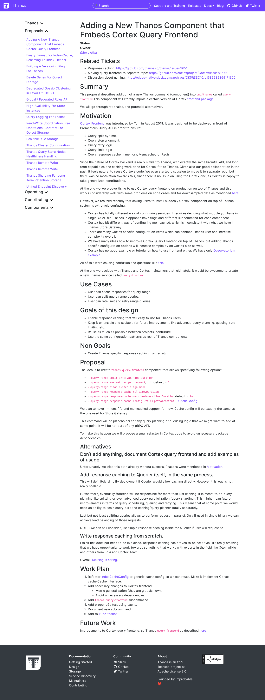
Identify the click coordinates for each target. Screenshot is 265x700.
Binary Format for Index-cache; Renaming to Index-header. (49, 57)
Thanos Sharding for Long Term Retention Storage (45, 177)
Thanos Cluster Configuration (48, 145)
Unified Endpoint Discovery (46, 186)
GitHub (236, 6)
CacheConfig (187, 401)
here (235, 193)
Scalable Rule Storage (42, 139)
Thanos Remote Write (42, 163)
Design (74, 667)
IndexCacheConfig (115, 577)
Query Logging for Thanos (45, 117)
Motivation (215, 467)
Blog (220, 6)
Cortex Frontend (92, 123)
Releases (194, 6)
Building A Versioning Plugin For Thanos (46, 68)
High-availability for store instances (45, 108)
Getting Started (80, 662)
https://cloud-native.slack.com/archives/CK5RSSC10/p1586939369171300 (181, 77)
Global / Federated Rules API (47, 99)
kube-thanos (108, 614)
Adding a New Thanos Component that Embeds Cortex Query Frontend (45, 44)
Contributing (78, 685)
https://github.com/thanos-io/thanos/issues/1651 (151, 68)
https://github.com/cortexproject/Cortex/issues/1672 (188, 73)
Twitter (254, 6)
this (161, 263)
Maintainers (77, 681)
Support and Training (169, 6)
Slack (121, 662)
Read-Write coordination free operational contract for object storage (48, 127)
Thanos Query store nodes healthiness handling (46, 154)
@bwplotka (88, 52)
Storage (75, 671)
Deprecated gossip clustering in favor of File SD (48, 90)
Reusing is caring (104, 560)
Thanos (18, 5)
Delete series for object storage (44, 79)
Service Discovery (82, 676)
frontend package (200, 99)
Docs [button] (208, 6)
